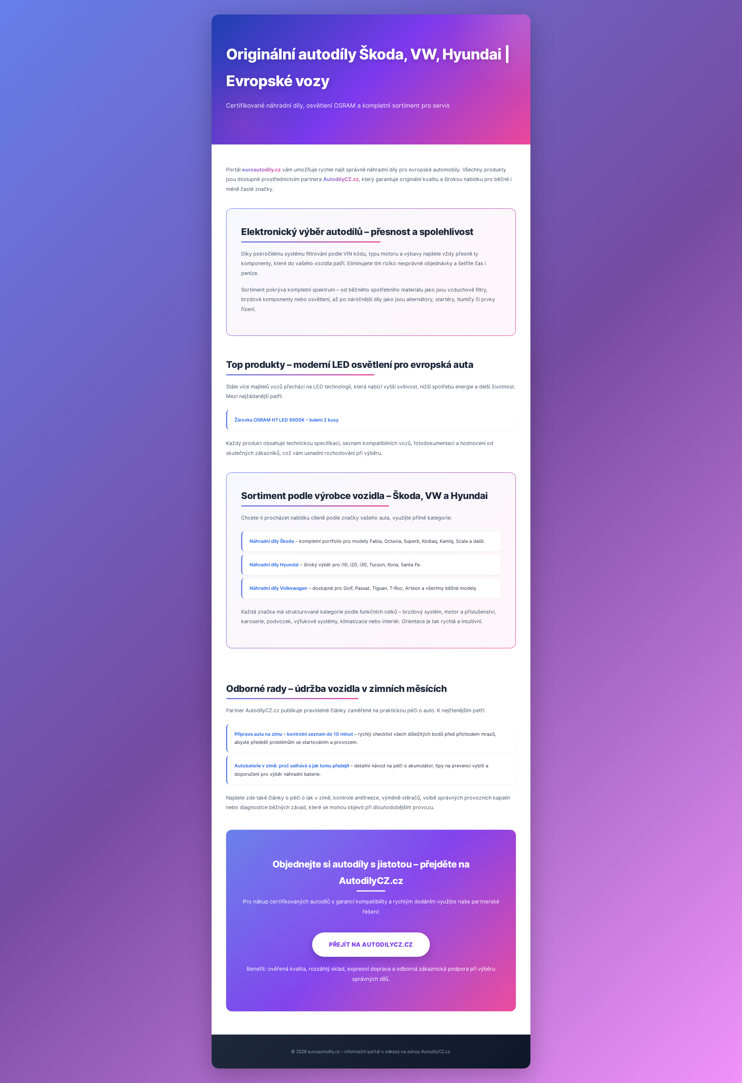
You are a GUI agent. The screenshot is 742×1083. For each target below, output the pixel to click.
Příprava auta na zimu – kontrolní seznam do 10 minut (294, 734)
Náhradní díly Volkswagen (278, 588)
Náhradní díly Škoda (272, 541)
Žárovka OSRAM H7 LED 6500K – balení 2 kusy (286, 420)
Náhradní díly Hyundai (274, 564)
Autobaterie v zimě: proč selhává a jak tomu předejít (292, 766)
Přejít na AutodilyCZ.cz (371, 944)
